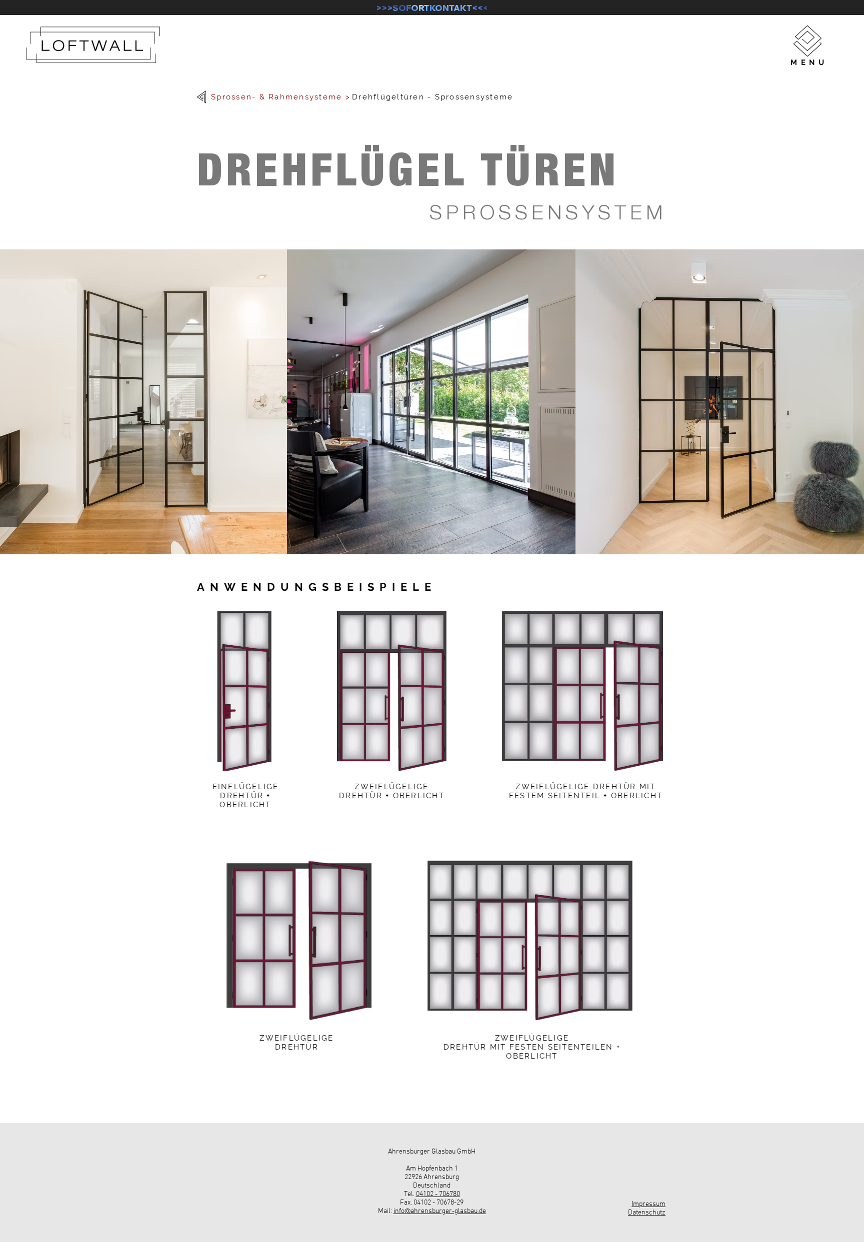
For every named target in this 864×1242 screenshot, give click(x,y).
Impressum (649, 1204)
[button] (807, 41)
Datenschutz (647, 1213)
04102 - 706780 (438, 1194)
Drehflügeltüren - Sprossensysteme (432, 96)
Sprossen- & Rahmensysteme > (280, 96)
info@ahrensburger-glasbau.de (440, 1211)
